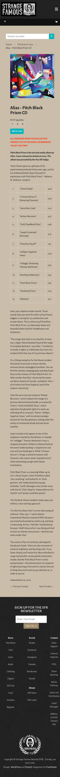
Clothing (11, 671)
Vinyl (10, 693)
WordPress (16, 767)
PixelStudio (51, 767)
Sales (10, 657)
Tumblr (32, 678)
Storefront (10, 643)
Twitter (32, 643)
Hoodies (11, 700)
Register (10, 707)
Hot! (11, 650)
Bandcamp (32, 671)
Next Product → (46, 586)
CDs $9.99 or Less (25, 44)
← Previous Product (19, 586)
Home (18, 9)
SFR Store (32, 693)
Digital (10, 678)
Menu (56, 9)
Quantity (20, 120)
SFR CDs (10, 686)
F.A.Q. (54, 664)
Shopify (28, 767)
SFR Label (32, 700)
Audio (10, 664)
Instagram (32, 657)
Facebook (31, 650)
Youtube (32, 664)
